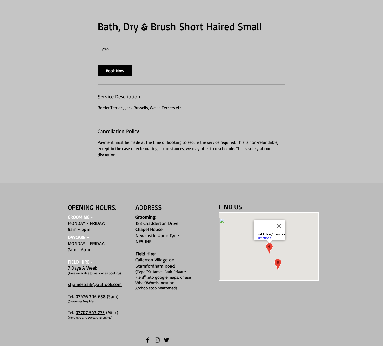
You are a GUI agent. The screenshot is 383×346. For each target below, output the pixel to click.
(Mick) (112, 312)
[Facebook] (147, 340)
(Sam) (112, 296)
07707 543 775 (90, 312)
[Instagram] (157, 340)
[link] (115, 70)
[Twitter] (166, 340)
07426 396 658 (91, 296)
